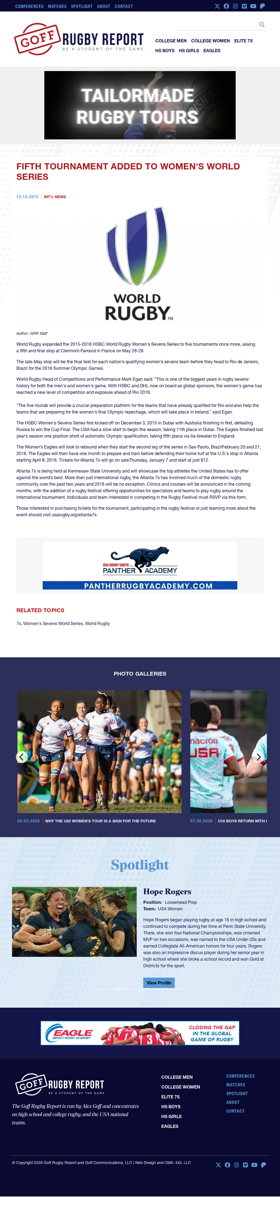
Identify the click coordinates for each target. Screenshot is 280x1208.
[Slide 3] (120, 989)
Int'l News (55, 196)
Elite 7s (243, 40)
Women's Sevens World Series (53, 623)
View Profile (159, 983)
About (103, 6)
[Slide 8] (169, 989)
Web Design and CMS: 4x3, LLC (163, 1162)
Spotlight (82, 6)
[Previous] (22, 757)
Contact (124, 6)
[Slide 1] (101, 989)
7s (18, 623)
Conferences (29, 6)
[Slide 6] (150, 989)
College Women (210, 40)
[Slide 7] (160, 989)
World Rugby (97, 623)
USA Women (170, 908)
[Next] (258, 757)
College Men (171, 40)
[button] (31, 937)
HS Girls (189, 50)
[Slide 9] (179, 989)
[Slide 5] (140, 989)
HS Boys (164, 50)
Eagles (211, 50)
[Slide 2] (110, 989)
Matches (57, 6)
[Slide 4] (130, 989)
